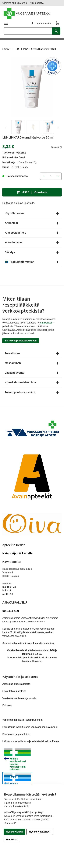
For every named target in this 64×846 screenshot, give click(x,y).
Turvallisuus (12, 353)
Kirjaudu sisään (43, 23)
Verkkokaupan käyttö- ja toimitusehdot (22, 720)
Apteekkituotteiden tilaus (21, 382)
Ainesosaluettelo (15, 232)
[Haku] (56, 31)
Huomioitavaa (13, 242)
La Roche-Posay (19, 167)
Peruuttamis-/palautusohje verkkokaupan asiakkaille (29, 727)
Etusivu (6, 49)
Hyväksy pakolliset (39, 831)
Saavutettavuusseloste (14, 691)
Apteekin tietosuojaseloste (16, 684)
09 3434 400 (10, 611)
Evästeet (7, 705)
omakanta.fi (46, 322)
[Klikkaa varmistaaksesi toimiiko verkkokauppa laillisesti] (32, 772)
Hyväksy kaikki (14, 831)
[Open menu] (6, 23)
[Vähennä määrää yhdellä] (43, 176)
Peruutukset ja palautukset (16, 734)
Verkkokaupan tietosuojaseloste (19, 698)
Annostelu (11, 222)
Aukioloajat (36, 3)
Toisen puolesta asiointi (20, 392)
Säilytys (10, 252)
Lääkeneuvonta (14, 372)
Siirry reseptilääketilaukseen (21, 340)
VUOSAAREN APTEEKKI (33, 13)
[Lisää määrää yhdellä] (58, 176)
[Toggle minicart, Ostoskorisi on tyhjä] (57, 23)
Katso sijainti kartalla (17, 553)
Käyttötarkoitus (14, 213)
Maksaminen (13, 363)
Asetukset (12, 839)
